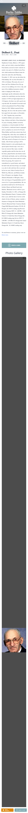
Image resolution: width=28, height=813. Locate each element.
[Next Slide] (24, 640)
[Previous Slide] (3, 640)
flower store (5, 235)
